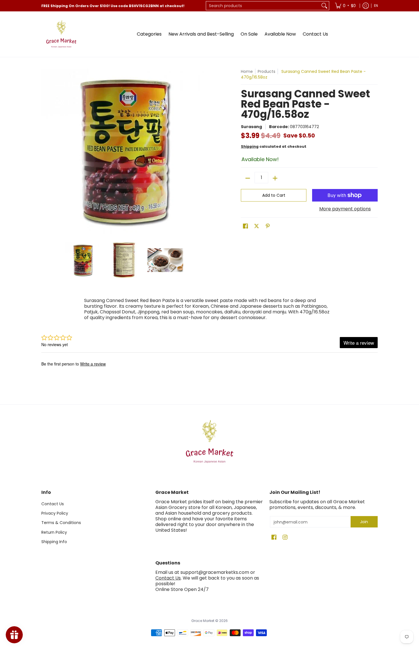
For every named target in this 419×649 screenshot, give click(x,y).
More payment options (345, 209)
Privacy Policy (54, 513)
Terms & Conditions (61, 522)
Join (364, 522)
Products (266, 71)
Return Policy (54, 532)
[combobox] (263, 5)
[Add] (275, 178)
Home (247, 71)
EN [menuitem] (376, 5)
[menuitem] (345, 5)
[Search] (324, 5)
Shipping (250, 146)
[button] (245, 226)
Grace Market (202, 620)
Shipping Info (54, 542)
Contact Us (52, 504)
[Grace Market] (61, 34)
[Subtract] (248, 178)
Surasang (251, 127)
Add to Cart (273, 195)
